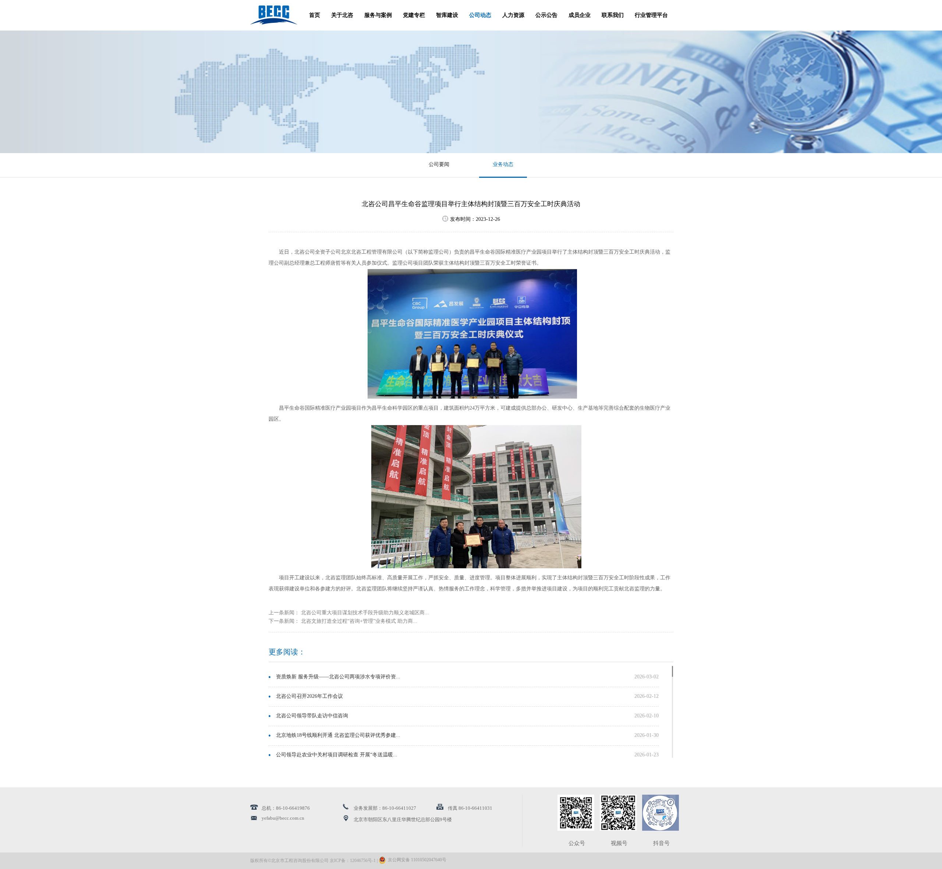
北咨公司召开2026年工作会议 (309, 696)
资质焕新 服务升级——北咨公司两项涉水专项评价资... (338, 677)
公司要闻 (439, 164)
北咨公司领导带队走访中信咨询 (312, 716)
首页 (314, 15)
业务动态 (503, 164)
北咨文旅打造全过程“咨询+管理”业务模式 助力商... (359, 621)
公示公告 (546, 15)
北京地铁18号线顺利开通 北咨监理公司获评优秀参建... (338, 735)
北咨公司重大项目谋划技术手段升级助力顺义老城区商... (365, 613)
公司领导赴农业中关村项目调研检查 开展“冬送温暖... (336, 755)
